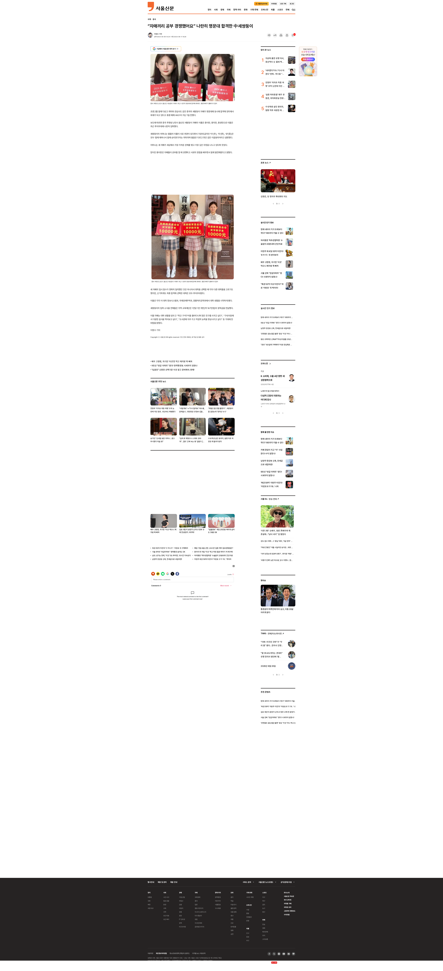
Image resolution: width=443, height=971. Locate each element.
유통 (180, 912)
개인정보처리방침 (161, 953)
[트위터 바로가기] (274, 954)
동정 (247, 937)
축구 (263, 901)
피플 (273, 9)
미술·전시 (233, 904)
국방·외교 (150, 908)
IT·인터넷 (182, 919)
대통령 (150, 897)
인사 (247, 933)
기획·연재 (254, 9)
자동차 (181, 908)
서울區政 (218, 904)
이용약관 (150, 953)
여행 (232, 919)
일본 (196, 904)
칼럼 (247, 913)
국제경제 (197, 897)
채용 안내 (173, 882)
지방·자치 (218, 901)
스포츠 (280, 9)
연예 (287, 9)
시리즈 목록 (250, 897)
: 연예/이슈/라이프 (271, 633)
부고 (247, 940)
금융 (180, 904)
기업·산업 (182, 897)
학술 (232, 901)
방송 (263, 924)
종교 (232, 916)
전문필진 (249, 917)
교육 (164, 908)
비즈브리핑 (182, 927)
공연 (232, 934)
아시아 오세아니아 (200, 912)
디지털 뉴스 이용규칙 (198, 953)
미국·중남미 (198, 916)
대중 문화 (233, 912)
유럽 (196, 919)
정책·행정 (218, 897)
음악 (232, 897)
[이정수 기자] (150, 35)
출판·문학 (233, 908)
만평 (247, 921)
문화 (246, 9)
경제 (222, 9)
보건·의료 (166, 916)
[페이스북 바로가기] (269, 954)
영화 (232, 930)
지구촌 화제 (198, 923)
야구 (263, 897)
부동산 (181, 901)
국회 (149, 901)
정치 (209, 9)
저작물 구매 (287, 903)
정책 (180, 923)
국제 (228, 9)
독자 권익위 (287, 900)
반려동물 (233, 927)
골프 (263, 904)
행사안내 (151, 882)
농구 (263, 908)
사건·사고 (166, 897)
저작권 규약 (287, 907)
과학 (164, 912)
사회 (216, 9)
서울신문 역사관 (289, 896)
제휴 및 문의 (162, 882)
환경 (164, 904)
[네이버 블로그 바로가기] (293, 954)
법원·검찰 (166, 901)
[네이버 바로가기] (288, 954)
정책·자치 (237, 9)
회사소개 (286, 892)
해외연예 (265, 932)
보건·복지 (166, 919)
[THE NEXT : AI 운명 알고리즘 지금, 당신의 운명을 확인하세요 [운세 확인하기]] (308, 61)
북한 (149, 904)
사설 (247, 910)
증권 (180, 916)
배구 (263, 912)
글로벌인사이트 (199, 927)
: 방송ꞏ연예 (269, 498)
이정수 (156, 34)
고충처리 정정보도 (289, 911)
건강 (232, 923)
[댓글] (293, 35)
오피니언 (264, 9)
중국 (154, 19)
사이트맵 (286, 914)
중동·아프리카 (199, 908)
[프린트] (281, 35)
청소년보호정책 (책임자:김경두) (179, 953)
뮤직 (263, 935)
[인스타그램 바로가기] (279, 954)
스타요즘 (265, 939)
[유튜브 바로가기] (284, 954)
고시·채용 (218, 908)
